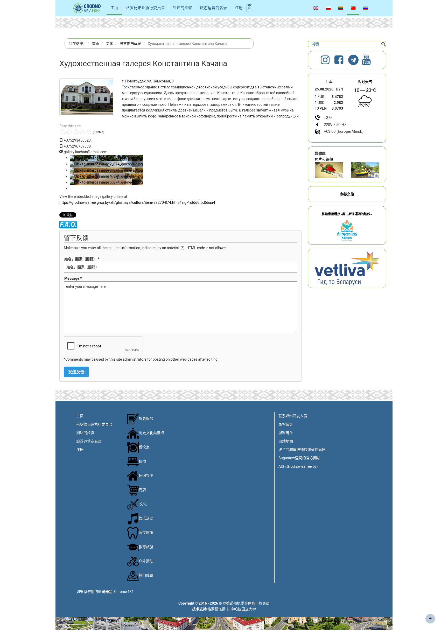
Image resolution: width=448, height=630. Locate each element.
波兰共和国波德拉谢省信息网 (302, 449)
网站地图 (285, 441)
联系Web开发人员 (292, 416)
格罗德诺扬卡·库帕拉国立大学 (231, 609)
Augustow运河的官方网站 (299, 458)
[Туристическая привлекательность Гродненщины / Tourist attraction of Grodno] (329, 170)
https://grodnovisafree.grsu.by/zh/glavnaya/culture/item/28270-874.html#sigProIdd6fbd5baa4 (137, 202)
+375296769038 (77, 146)
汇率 (329, 82)
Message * (73, 278)
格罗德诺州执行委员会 (145, 7)
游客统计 (285, 424)
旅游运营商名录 (213, 7)
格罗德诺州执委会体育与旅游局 (244, 603)
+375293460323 (77, 140)
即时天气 (365, 82)
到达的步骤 (182, 7)
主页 (114, 7)
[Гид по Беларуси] (347, 268)
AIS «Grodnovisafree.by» (298, 466)
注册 (239, 7)
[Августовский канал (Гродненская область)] (365, 170)
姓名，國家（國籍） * (81, 259)
